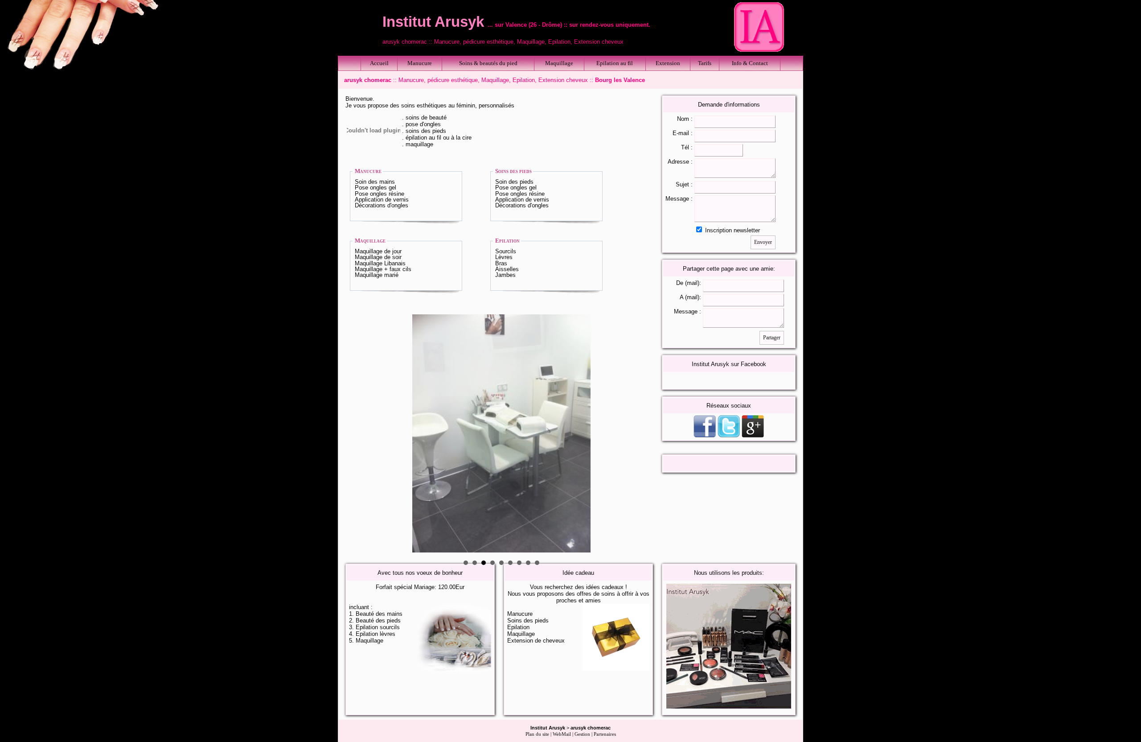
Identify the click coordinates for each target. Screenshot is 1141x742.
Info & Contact (750, 63)
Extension (668, 63)
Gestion (582, 734)
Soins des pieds (513, 171)
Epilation (507, 240)
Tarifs (704, 63)
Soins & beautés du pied (488, 63)
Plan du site (537, 734)
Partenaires (605, 734)
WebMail (562, 734)
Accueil (379, 63)
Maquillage (559, 63)
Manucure (419, 63)
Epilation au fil (614, 63)
